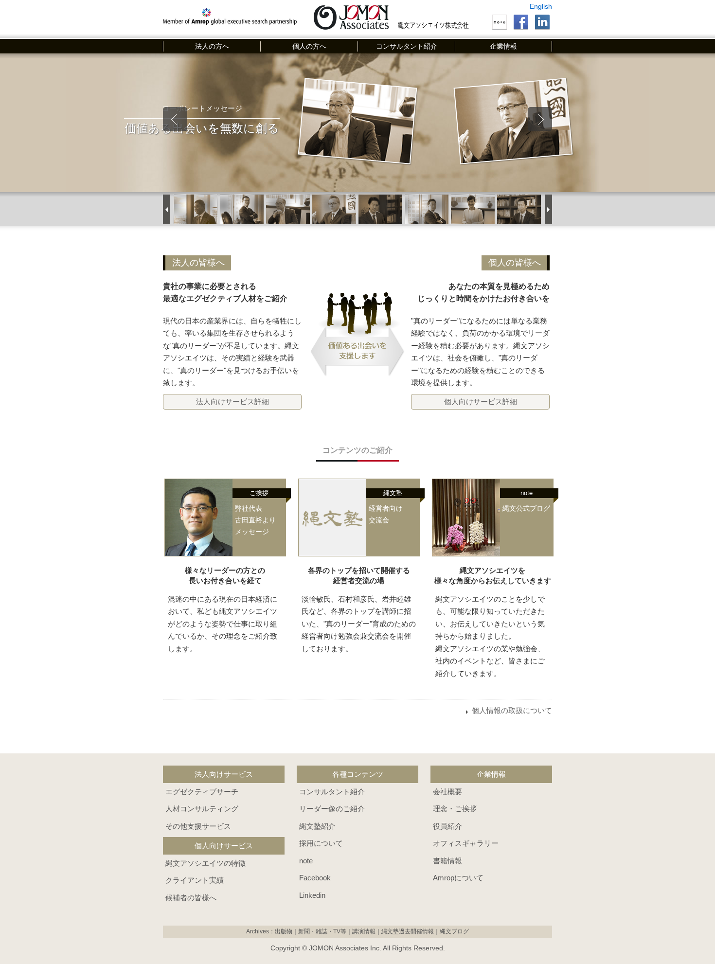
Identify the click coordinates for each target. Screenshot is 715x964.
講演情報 (363, 931)
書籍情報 (447, 861)
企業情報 (503, 46)
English (541, 6)
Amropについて (458, 878)
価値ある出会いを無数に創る (196, 127)
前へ (175, 119)
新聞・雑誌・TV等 (322, 931)
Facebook (315, 878)
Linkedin (312, 895)
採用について (321, 843)
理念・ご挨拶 (455, 808)
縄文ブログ (454, 931)
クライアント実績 (194, 880)
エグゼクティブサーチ (201, 791)
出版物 (283, 931)
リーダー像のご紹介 (332, 808)
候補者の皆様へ (190, 897)
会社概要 (447, 791)
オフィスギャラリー (466, 843)
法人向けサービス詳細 (232, 401)
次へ (540, 119)
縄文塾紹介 (317, 826)
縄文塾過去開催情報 (407, 931)
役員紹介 (447, 826)
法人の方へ (212, 46)
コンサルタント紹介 (406, 46)
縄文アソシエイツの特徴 (205, 863)
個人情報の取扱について (512, 710)
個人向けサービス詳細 (480, 401)
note (306, 861)
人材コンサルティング (201, 808)
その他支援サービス (198, 826)
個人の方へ (309, 46)
